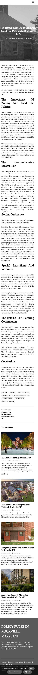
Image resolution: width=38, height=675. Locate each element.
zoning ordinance (7, 398)
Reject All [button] (27, 672)
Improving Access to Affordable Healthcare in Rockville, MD (14, 596)
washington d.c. (7, 396)
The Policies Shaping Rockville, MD (16, 457)
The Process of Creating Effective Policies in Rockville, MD (15, 506)
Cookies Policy (23, 668)
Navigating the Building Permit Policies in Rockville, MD (17, 549)
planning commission (8, 401)
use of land (30, 83)
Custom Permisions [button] (14, 672)
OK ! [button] (31, 668)
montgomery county (24, 393)
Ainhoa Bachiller (11, 38)
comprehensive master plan (22, 396)
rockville (5, 393)
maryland (13, 393)
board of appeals (20, 398)
